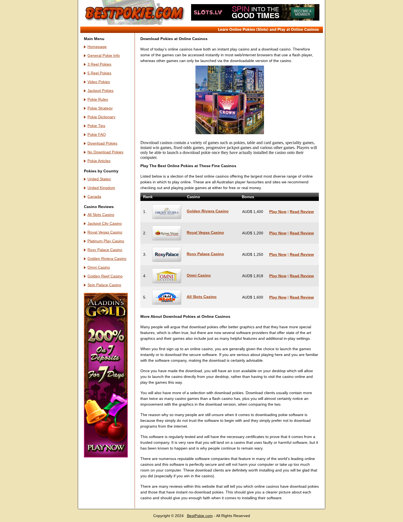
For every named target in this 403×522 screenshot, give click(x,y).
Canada (94, 196)
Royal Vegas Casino (104, 232)
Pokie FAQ (96, 134)
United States (99, 179)
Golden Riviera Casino (106, 258)
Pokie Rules (97, 99)
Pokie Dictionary (101, 117)
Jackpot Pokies (100, 90)
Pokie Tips (96, 126)
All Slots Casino (100, 214)
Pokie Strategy (100, 108)
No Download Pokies (105, 152)
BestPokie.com (200, 515)
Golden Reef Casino (105, 276)
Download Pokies (102, 143)
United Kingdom (101, 188)
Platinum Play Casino (105, 241)
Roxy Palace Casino (104, 250)
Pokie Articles (98, 161)
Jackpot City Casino (104, 223)
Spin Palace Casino (104, 285)
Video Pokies (98, 82)
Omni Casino (98, 267)
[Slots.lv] (255, 19)
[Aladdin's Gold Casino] (106, 456)
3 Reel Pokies (99, 64)
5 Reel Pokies (99, 73)
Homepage (97, 46)
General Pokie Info (103, 55)
